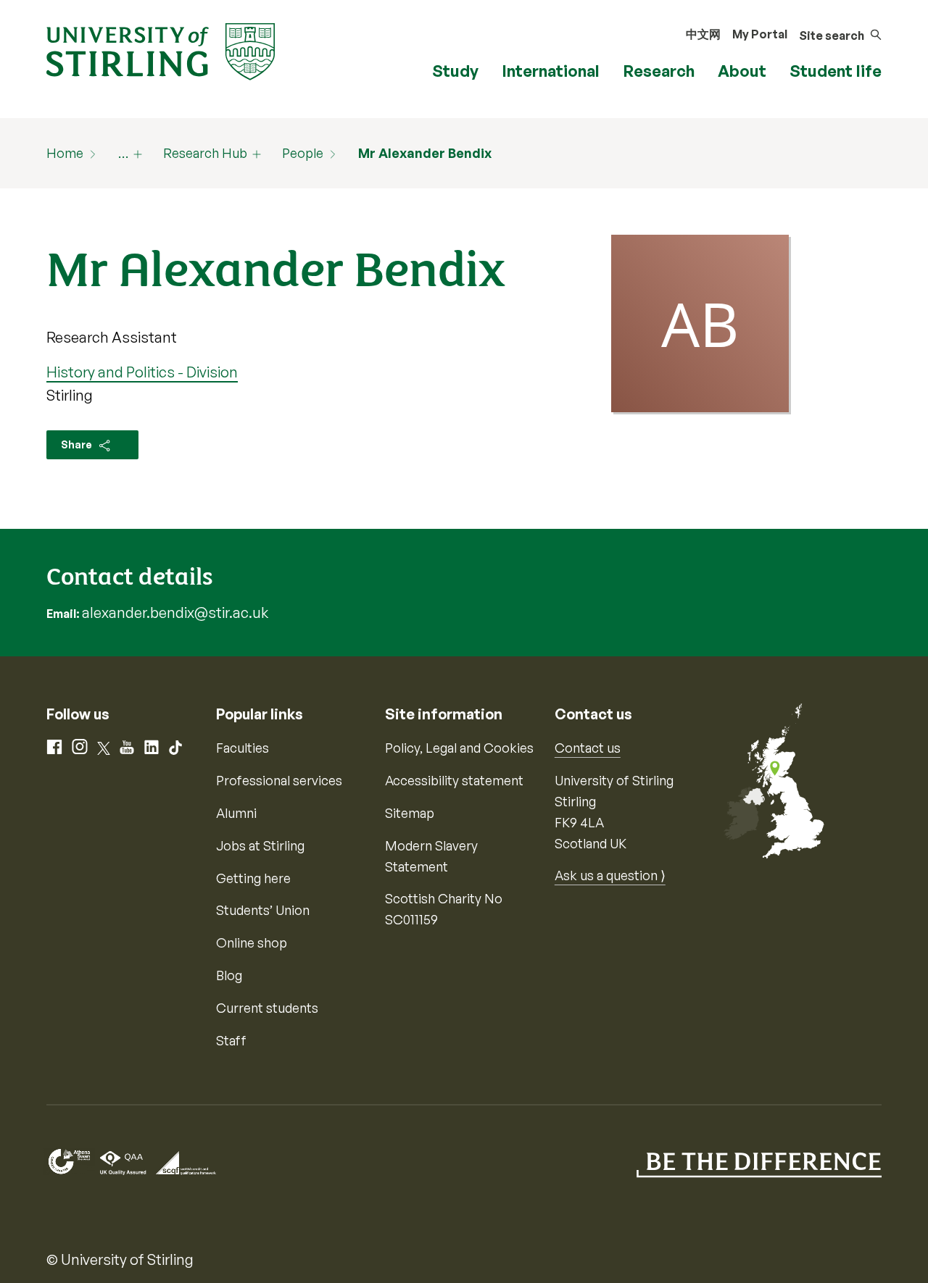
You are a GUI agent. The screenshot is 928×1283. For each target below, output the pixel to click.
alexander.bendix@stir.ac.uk (175, 612)
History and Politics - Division (142, 372)
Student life (836, 70)
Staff (231, 1040)
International (551, 70)
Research (659, 70)
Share (77, 444)
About (742, 70)
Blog (229, 975)
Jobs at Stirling (260, 845)
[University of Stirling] (160, 50)
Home (64, 153)
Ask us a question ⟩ (610, 875)
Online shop (251, 942)
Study (455, 70)
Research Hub (205, 153)
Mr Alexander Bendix (425, 153)
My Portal (759, 34)
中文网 (703, 34)
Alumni (236, 813)
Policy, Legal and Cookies (459, 748)
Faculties (242, 748)
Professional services (279, 780)
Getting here (253, 878)
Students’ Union (263, 910)
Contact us (588, 748)
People (302, 153)
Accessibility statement (454, 780)
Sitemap (409, 813)
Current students (267, 1008)
